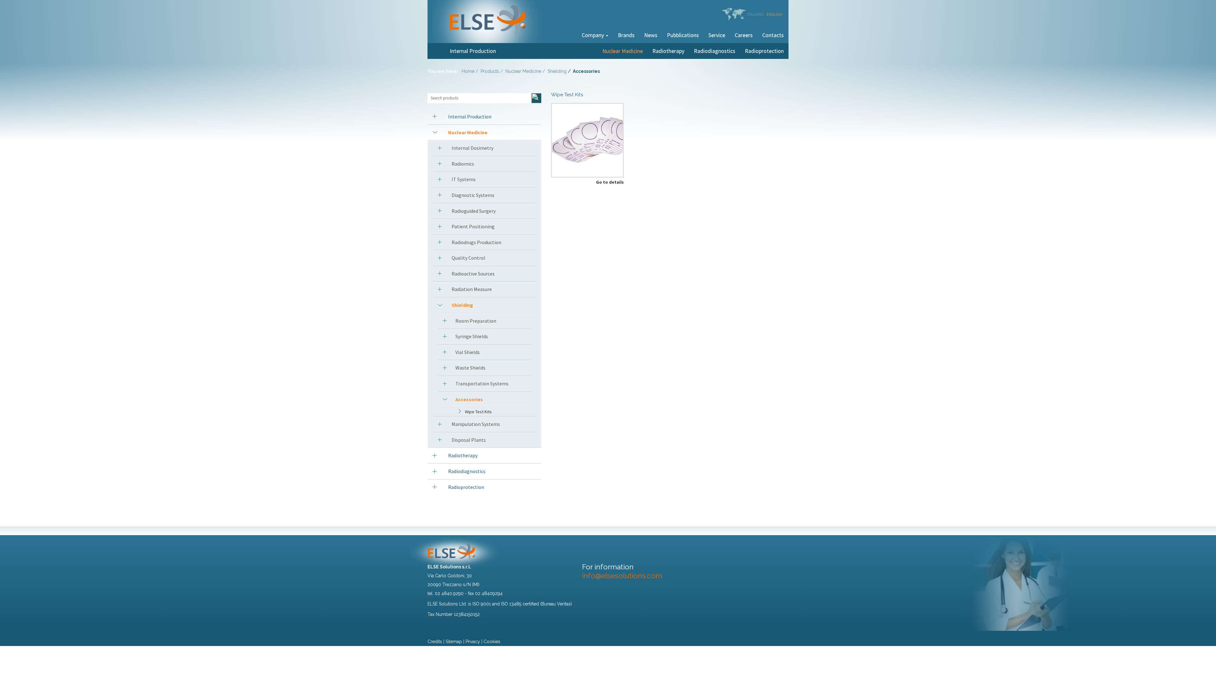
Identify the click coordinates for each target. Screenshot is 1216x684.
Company (593, 35)
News (650, 35)
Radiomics (463, 164)
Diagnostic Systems (473, 195)
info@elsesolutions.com (622, 575)
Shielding (557, 71)
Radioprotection (764, 50)
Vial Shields (467, 352)
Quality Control (468, 258)
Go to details (610, 182)
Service (716, 35)
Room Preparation (475, 321)
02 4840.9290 (449, 593)
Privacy (473, 641)
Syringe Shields (471, 336)
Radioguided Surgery (474, 211)
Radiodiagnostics (714, 50)
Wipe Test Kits (478, 412)
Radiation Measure (472, 289)
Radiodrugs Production (476, 242)
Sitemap (454, 641)
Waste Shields (470, 367)
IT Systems (464, 179)
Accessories (469, 399)
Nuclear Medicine (622, 50)
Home (468, 71)
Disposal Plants (469, 440)
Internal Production (473, 50)
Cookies (492, 641)
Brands (626, 35)
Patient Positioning (473, 226)
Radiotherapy (668, 50)
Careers (744, 35)
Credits (435, 641)
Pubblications (683, 35)
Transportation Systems (482, 383)
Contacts (773, 35)
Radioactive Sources (473, 273)
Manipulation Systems (476, 424)
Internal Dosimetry (472, 148)
